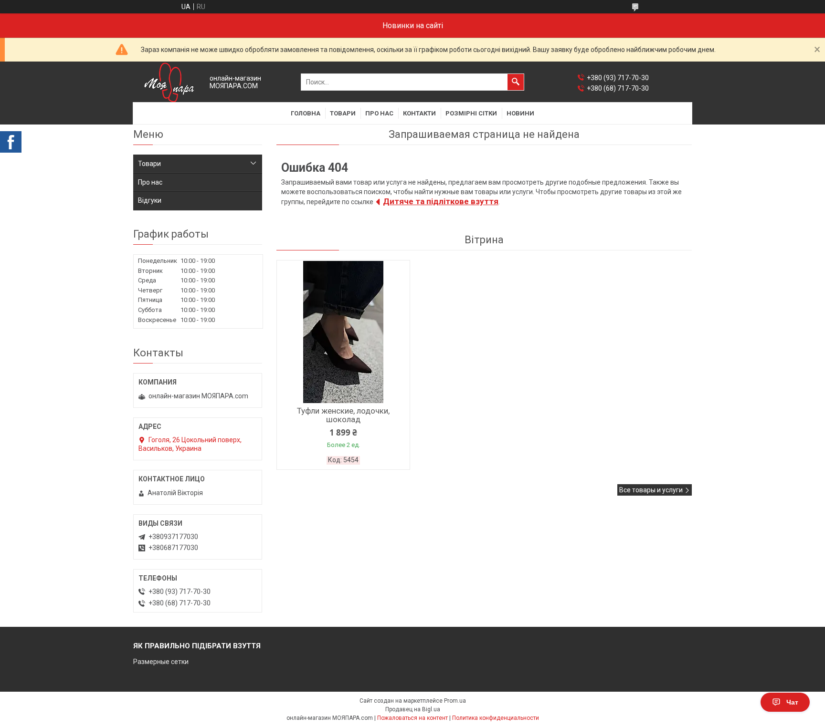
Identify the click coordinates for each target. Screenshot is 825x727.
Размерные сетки (161, 661)
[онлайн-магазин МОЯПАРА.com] (169, 82)
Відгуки (149, 200)
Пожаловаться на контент (412, 718)
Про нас (379, 113)
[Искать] (516, 82)
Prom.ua (455, 700)
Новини (520, 113)
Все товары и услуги (651, 490)
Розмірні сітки (471, 113)
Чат (792, 702)
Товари (343, 113)
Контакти (419, 113)
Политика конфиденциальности (495, 718)
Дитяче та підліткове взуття (440, 201)
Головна (305, 113)
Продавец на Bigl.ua (412, 709)
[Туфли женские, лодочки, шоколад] (343, 332)
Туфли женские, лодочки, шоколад (343, 415)
